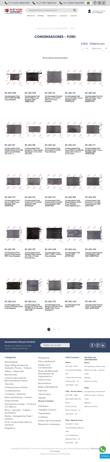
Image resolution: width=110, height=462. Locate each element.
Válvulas (42, 398)
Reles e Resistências (48, 387)
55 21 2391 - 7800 (71, 395)
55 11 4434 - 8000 (71, 366)
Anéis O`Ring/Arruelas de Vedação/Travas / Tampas (18, 366)
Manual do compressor (49, 424)
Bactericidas (11, 374)
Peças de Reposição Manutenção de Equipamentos (48, 374)
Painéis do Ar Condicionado (45, 366)
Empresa (41, 16)
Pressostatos (44, 380)
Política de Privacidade (49, 420)
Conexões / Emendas (15, 394)
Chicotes (9, 384)
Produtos (31, 16)
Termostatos (44, 394)
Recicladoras (44, 383)
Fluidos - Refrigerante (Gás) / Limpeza (19, 417)
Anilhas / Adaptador (14, 371)
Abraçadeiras (11, 362)
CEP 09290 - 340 (71, 385)
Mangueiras (43, 358)
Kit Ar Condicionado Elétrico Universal (18, 423)
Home (38, 28)
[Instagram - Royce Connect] (99, 4)
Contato (73, 16)
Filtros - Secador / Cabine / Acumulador (18, 411)
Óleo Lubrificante (46, 361)
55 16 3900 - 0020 (72, 424)
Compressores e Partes (16, 387)
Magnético (10, 428)
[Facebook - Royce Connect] (95, 4)
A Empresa (43, 406)
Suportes (42, 390)
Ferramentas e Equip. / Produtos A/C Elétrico (20, 405)
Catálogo (63, 16)
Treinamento (52, 16)
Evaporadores (12, 401)
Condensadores (12, 391)
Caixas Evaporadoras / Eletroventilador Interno (16, 379)
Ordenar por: (97, 43)
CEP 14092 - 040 (71, 443)
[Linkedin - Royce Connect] (103, 4)
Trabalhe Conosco (47, 410)
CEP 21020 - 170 (71, 414)
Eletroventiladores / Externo (18, 397)
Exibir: (84, 43)
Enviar (74, 345)
